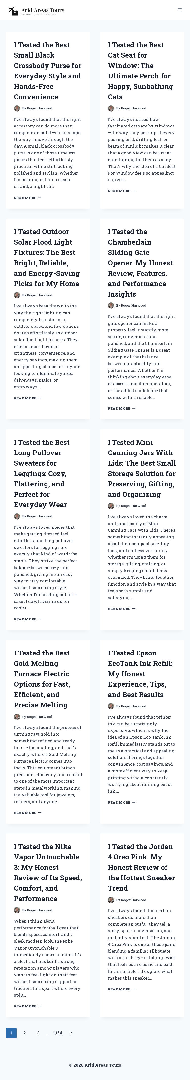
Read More (28, 198)
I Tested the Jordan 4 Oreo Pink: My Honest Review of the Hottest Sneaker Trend (141, 867)
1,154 (57, 1033)
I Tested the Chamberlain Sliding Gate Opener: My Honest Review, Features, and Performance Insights (140, 263)
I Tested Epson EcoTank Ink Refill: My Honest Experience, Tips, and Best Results (140, 673)
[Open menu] (179, 10)
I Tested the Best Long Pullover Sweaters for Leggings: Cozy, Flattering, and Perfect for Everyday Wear (42, 473)
